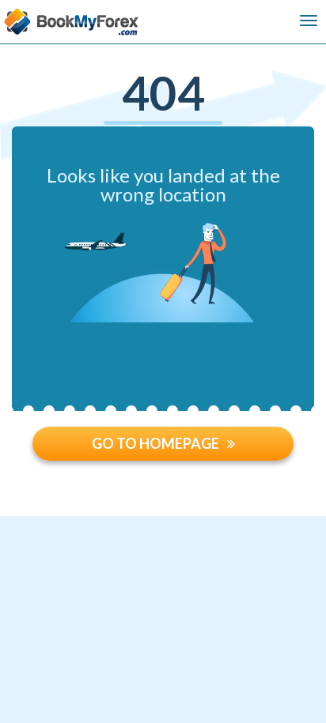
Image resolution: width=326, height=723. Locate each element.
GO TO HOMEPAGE (155, 443)
